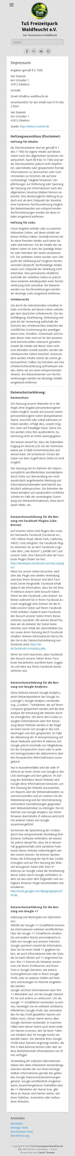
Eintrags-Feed (19, 1127)
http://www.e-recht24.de (34, 126)
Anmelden (17, 1123)
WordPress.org (20, 1135)
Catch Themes (46, 1152)
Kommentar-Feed (22, 1131)
